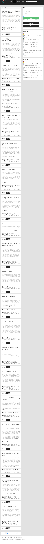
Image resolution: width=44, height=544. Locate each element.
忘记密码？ (37, 19)
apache (4, 415)
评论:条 (13, 31)
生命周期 (15, 444)
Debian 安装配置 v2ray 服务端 (29, 74)
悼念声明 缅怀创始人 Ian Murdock (29, 62)
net (8, 80)
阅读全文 (8, 24)
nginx (4, 388)
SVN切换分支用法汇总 (7, 321)
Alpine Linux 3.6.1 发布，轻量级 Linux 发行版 (31, 63)
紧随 (10, 134)
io (11, 106)
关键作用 (9, 56)
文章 (14, 1)
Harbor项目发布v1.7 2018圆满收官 (29, 42)
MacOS (8, 312)
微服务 (11, 29)
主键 (10, 106)
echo (6, 80)
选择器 (10, 287)
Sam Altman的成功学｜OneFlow (10, 506)
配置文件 (7, 188)
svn (7, 338)
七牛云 (6, 540)
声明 (14, 537)
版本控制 (14, 338)
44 (12, 533)
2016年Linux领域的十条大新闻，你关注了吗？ (31, 34)
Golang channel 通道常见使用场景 (29, 72)
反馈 (8, 537)
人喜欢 (18, 31)
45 (14, 533)
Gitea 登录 (31, 25)
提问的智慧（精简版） (7, 271)
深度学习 (14, 523)
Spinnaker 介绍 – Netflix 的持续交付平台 (30, 67)
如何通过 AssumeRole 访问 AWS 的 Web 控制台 (31, 75)
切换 (11, 338)
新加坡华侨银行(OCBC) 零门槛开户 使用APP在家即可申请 (33, 54)
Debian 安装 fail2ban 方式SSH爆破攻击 (30, 68)
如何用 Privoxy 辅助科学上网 (9, 170)
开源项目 (18, 1)
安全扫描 (11, 312)
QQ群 (5, 537)
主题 (11, 1)
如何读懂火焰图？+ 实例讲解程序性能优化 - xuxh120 (32, 47)
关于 (2, 537)
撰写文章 (8, 34)
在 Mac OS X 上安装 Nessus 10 (9, 296)
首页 (3, 7)
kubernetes (10, 415)
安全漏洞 (14, 312)
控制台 (13, 214)
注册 (38, 4)
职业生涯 (7, 523)
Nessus (4, 312)
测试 (6, 56)
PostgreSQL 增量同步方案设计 (9, 89)
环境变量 (16, 362)
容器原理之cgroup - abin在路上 (9, 65)
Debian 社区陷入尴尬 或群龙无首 (29, 44)
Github (11, 537)
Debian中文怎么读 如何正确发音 (29, 65)
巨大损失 (12, 56)
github (14, 29)
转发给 (10, 188)
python (13, 362)
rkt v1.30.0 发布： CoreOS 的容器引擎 (30, 39)
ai (7, 234)
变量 (12, 188)
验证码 (13, 262)
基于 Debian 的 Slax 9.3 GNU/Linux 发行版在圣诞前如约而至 (33, 36)
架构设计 (4, 29)
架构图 (8, 29)
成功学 (4, 523)
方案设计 (7, 106)
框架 (16, 497)
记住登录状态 (26, 16)
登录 (42, 4)
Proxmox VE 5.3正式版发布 (28, 40)
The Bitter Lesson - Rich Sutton (9, 224)
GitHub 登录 (31, 23)
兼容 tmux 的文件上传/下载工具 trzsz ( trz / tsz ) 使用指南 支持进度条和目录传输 (33, 51)
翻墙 (4, 188)
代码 (10, 262)
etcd (11, 160)
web (8, 214)
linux (4, 56)
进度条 (8, 362)
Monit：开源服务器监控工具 (9, 371)
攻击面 (12, 444)
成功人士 (11, 523)
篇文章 (15, 287)
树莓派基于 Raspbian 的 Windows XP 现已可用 (31, 70)
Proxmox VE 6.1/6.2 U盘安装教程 (29, 46)
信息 (4, 106)
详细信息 (15, 262)
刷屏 (12, 287)
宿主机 (7, 160)
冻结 (6, 134)
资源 (23, 1)
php (6, 388)
